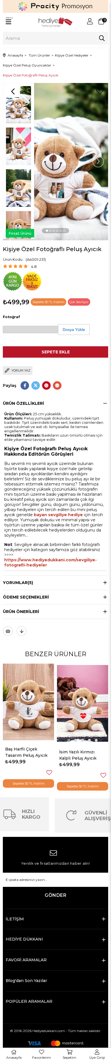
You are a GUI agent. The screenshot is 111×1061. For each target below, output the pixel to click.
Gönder (55, 895)
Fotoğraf (11, 317)
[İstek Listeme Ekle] (8, 631)
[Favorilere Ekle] (99, 91)
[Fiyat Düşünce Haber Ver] (21, 631)
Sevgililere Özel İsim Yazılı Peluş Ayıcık (80, 752)
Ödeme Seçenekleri (26, 597)
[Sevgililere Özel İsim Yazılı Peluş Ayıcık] (82, 702)
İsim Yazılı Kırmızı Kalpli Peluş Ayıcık (24, 755)
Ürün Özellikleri (23, 403)
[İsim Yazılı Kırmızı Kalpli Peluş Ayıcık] (28, 703)
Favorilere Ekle (49, 775)
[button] (47, 230)
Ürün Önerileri (21, 611)
